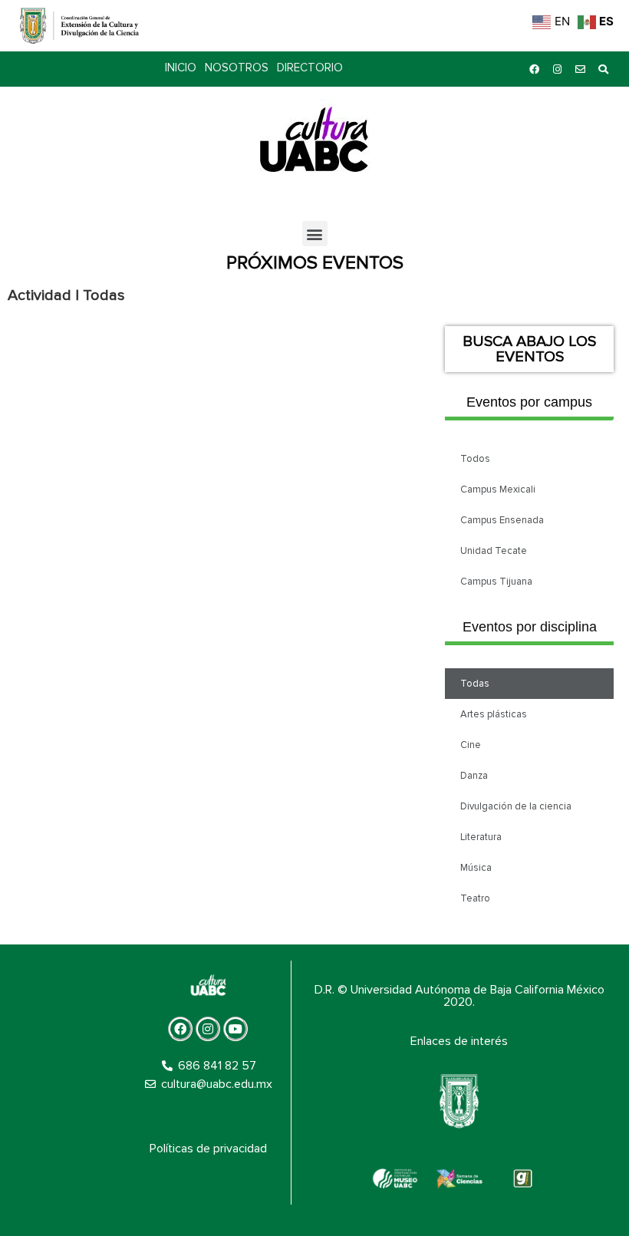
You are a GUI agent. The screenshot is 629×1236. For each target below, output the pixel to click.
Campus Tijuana (496, 581)
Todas (474, 683)
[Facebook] (534, 69)
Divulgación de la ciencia (515, 806)
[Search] (603, 69)
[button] (315, 233)
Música (476, 868)
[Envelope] (580, 69)
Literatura (481, 837)
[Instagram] (557, 69)
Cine (470, 745)
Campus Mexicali (497, 489)
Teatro (475, 898)
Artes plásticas (493, 714)
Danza (474, 776)
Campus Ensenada (502, 520)
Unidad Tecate (493, 551)
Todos (475, 459)
